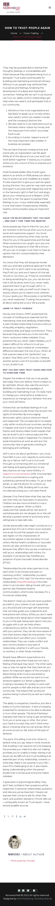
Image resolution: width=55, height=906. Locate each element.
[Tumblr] (16, 816)
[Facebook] (4, 816)
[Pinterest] (12, 816)
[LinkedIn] (20, 816)
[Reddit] (24, 816)
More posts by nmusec (23, 860)
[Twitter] (8, 816)
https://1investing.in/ (27, 582)
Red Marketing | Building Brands (34, 898)
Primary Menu (49, 8)
